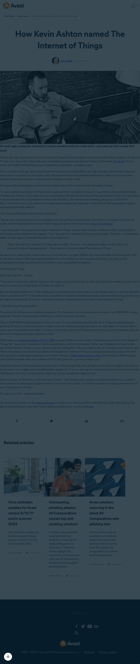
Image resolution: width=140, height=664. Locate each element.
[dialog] (70, 332)
